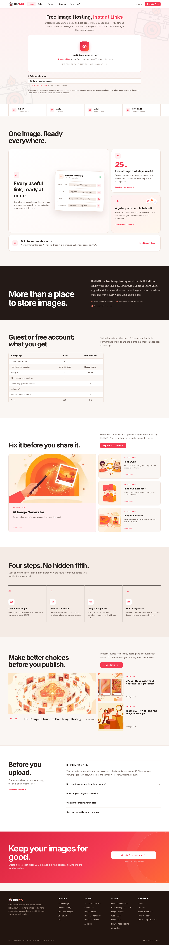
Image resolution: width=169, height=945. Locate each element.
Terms (144, 940)
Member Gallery (64, 908)
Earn (71, 4)
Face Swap (89, 908)
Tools (50, 4)
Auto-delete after (37, 76)
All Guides (115, 928)
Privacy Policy (144, 916)
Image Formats (117, 912)
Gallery (41, 4)
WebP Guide (116, 916)
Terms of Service (145, 912)
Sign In (139, 4)
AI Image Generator (92, 903)
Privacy (151, 940)
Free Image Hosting (119, 903)
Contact (141, 908)
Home (31, 4)
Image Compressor (92, 916)
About (140, 903)
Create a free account (38, 85)
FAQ (59, 920)
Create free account (132, 855)
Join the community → (124, 224)
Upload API (62, 916)
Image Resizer (90, 912)
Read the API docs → (148, 243)
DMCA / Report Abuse (147, 920)
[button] (84, 53)
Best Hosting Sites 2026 (121, 908)
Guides (62, 4)
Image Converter (91, 920)
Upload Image (63, 903)
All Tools (88, 924)
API (78, 4)
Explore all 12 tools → (113, 445)
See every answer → (17, 789)
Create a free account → (125, 187)
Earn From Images (65, 912)
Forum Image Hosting (120, 924)
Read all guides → (111, 665)
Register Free (153, 4)
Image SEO (116, 920)
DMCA (158, 940)
